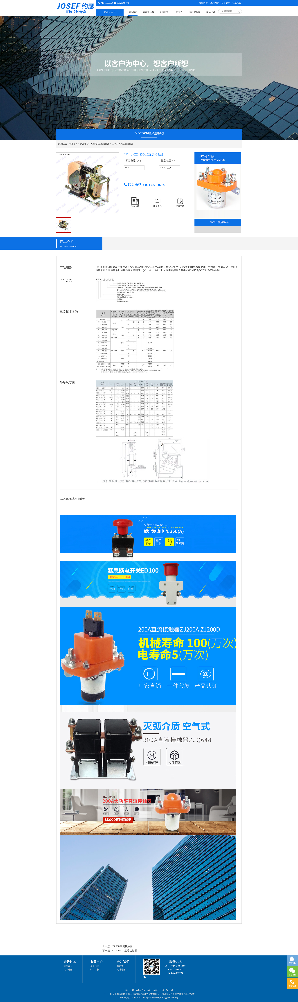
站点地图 (237, 3)
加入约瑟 (214, 3)
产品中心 (84, 144)
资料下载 (94, 969)
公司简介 (68, 966)
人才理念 (68, 969)
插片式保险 (195, 12)
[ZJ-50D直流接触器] (217, 189)
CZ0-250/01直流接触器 (124, 950)
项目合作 (225, 3)
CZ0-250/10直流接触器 (122, 144)
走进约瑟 (203, 3)
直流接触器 (148, 12)
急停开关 (164, 12)
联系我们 (210, 12)
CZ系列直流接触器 (100, 144)
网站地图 (121, 969)
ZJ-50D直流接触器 (122, 946)
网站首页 (133, 12)
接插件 (179, 12)
